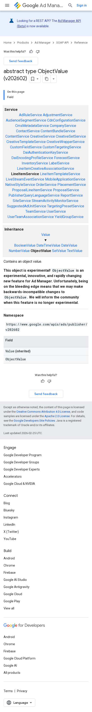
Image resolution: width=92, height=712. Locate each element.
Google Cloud (13, 594)
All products (12, 672)
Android (9, 558)
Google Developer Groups (21, 462)
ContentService (17, 136)
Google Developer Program (23, 455)
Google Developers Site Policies (34, 420)
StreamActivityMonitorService (55, 201)
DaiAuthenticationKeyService (45, 152)
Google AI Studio (15, 580)
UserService (56, 211)
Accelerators (13, 476)
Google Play (12, 601)
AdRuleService (30, 115)
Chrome (9, 565)
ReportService (72, 195)
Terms (8, 691)
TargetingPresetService (65, 206)
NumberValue (19, 251)
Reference (81, 42)
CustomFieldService (26, 147)
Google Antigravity (16, 587)
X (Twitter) (11, 531)
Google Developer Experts (22, 469)
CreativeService (42, 136)
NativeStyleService (20, 185)
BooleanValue (25, 245)
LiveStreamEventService (25, 179)
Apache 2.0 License (57, 416)
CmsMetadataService (32, 126)
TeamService (35, 211)
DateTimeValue (48, 245)
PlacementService (71, 185)
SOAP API (62, 42)
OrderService (46, 185)
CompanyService (63, 126)
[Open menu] (7, 5)
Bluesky (9, 510)
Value (45, 235)
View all (9, 608)
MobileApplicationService (65, 179)
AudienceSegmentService (26, 120)
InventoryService (35, 163)
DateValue (69, 245)
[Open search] (70, 5)
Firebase (10, 572)
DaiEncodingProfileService (32, 158)
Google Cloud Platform (20, 658)
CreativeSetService (71, 136)
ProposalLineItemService (32, 190)
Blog (7, 503)
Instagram (11, 517)
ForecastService (67, 158)
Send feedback (20, 61)
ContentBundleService (58, 131)
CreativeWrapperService (66, 142)
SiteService (22, 201)
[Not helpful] (37, 51)
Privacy (22, 691)
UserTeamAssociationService (31, 217)
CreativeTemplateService (26, 142)
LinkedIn (9, 524)
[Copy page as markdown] (47, 79)
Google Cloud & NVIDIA (19, 483)
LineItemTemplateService (60, 174)
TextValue (74, 251)
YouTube (10, 539)
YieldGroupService (69, 217)
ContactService (28, 131)
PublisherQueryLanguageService (34, 195)
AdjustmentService (57, 115)
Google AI (10, 665)
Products (23, 42)
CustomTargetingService (62, 147)
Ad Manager (52, 5)
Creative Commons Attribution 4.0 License (43, 411)
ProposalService (66, 190)
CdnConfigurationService (66, 120)
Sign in (82, 5)
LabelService (59, 163)
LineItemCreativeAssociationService (45, 168)
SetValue (59, 251)
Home (7, 42)
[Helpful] (31, 51)
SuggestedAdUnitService (26, 206)
